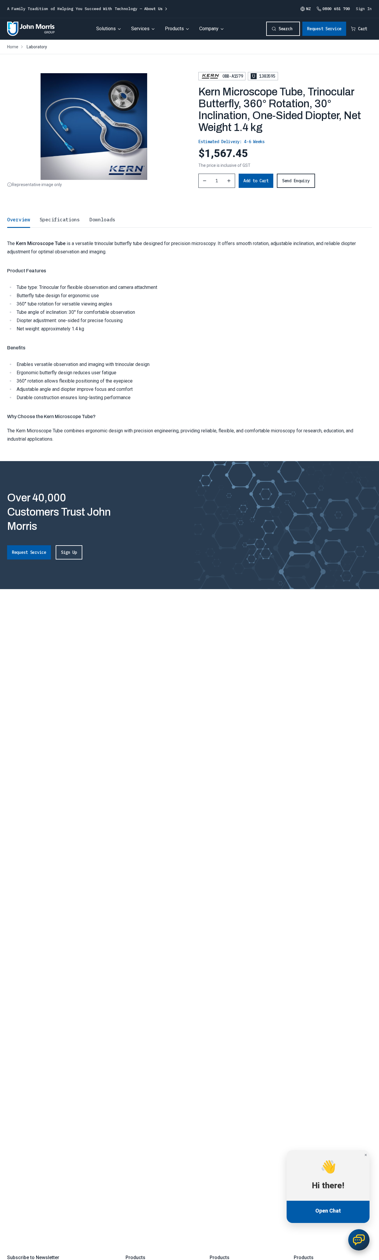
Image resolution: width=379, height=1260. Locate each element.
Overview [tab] (18, 220)
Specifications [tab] (60, 220)
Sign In (364, 8)
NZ (308, 8)
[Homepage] (31, 29)
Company (209, 28)
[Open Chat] (359, 1240)
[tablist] (189, 219)
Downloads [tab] (102, 220)
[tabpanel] (189, 335)
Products (174, 28)
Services (140, 28)
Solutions (106, 28)
